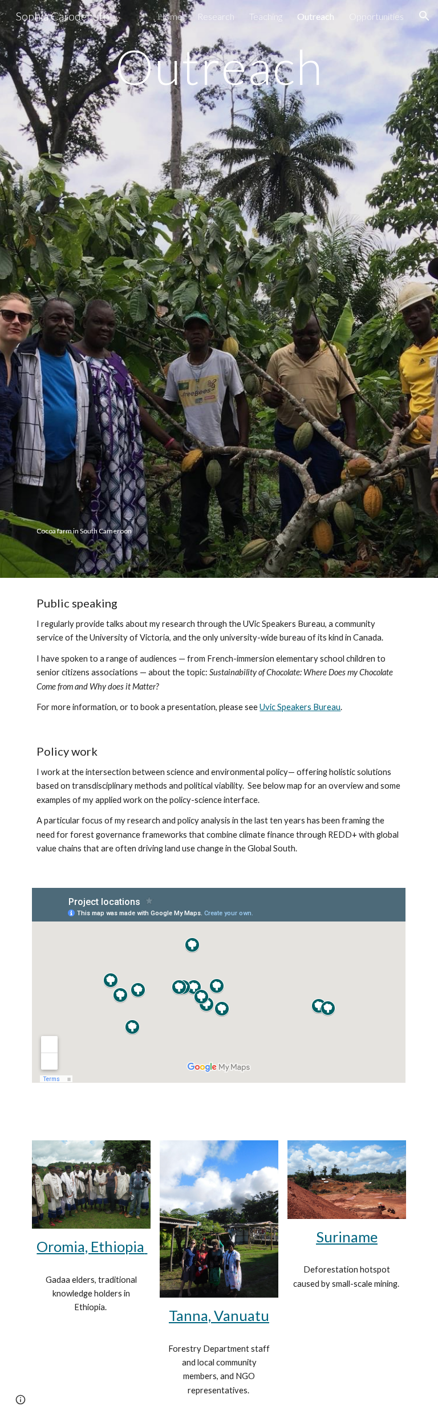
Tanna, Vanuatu (219, 1315)
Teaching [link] (265, 16)
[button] (424, 16)
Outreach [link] (315, 16)
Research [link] (215, 16)
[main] (218, 66)
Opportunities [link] (376, 16)
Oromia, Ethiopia (91, 1246)
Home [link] (169, 16)
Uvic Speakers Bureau (299, 707)
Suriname (347, 1236)
